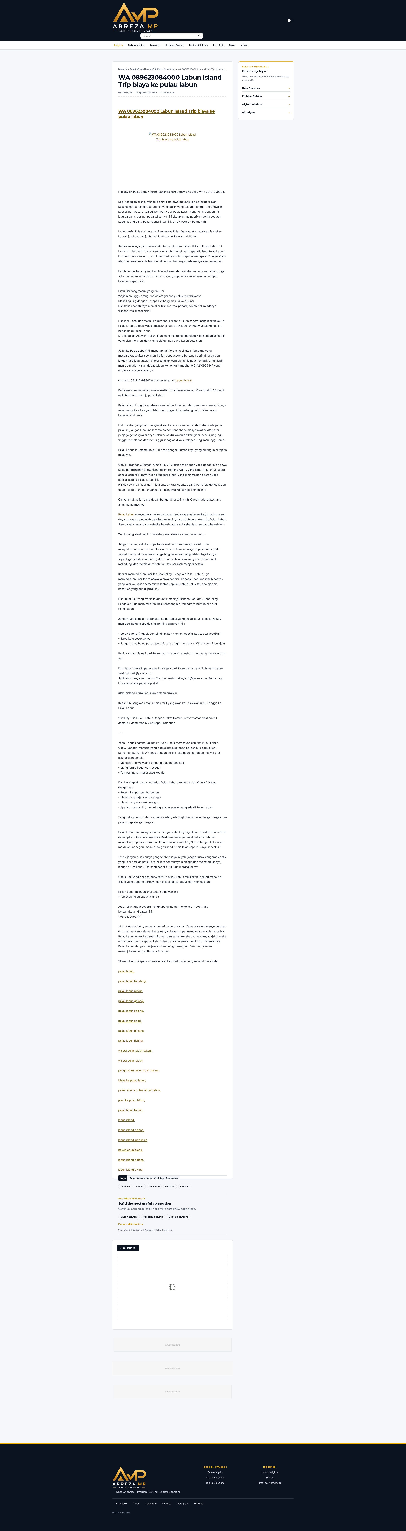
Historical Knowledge (270, 1482)
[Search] (199, 36)
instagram (151, 1503)
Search (270, 1477)
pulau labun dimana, (131, 1030)
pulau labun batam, (130, 1110)
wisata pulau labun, (130, 1060)
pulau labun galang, (131, 1001)
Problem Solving (174, 45)
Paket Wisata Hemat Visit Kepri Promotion (152, 69)
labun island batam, (131, 1159)
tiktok (136, 1503)
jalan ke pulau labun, (131, 1100)
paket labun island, (130, 1149)
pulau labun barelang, (132, 981)
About (244, 45)
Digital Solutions (198, 45)
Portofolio (218, 45)
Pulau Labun (126, 514)
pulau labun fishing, (131, 1040)
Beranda (122, 69)
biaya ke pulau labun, (132, 1080)
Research (155, 45)
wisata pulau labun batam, (135, 1050)
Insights (118, 45)
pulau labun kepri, (130, 1020)
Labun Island (183, 380)
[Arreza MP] (135, 17)
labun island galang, (131, 1130)
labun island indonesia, (133, 1140)
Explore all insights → (130, 1224)
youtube (166, 1503)
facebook (121, 1503)
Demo (232, 45)
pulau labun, (126, 971)
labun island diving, (130, 1169)
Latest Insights (269, 1472)
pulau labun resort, (130, 991)
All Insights (248, 112)
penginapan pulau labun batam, (138, 1070)
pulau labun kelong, (131, 1010)
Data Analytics (136, 45)
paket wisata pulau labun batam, (139, 1090)
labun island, (126, 1120)
